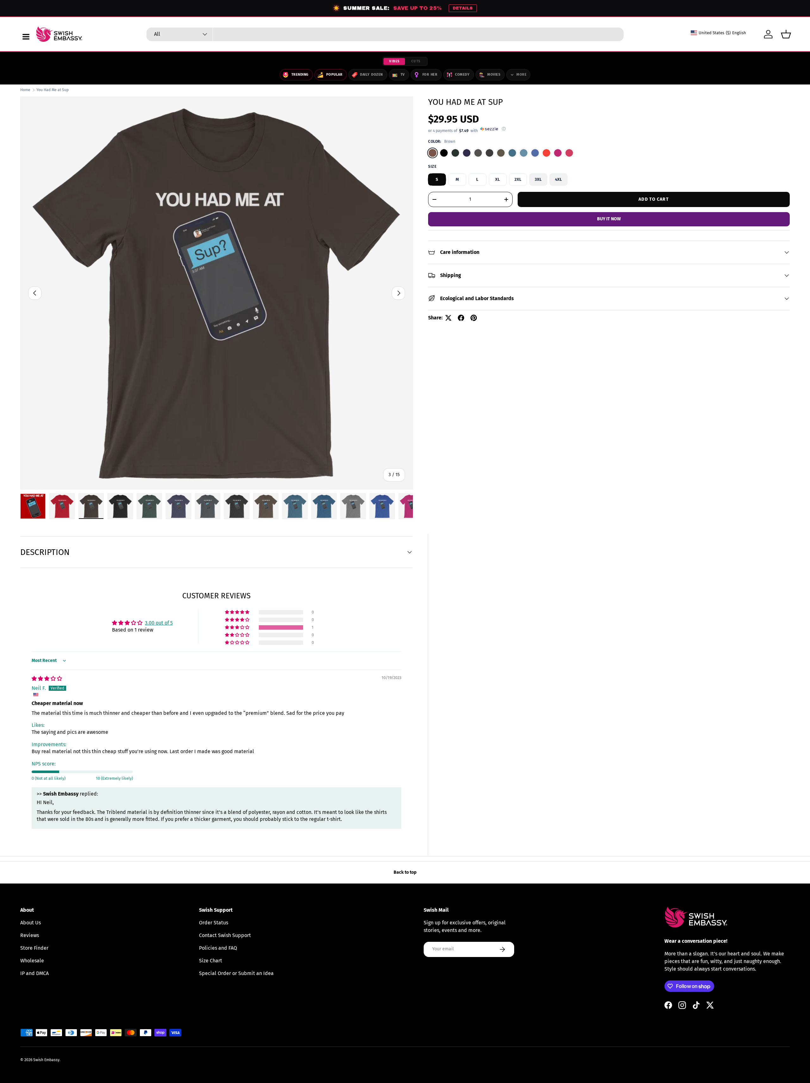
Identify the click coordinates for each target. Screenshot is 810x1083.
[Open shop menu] (26, 36)
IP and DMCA (34, 973)
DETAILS (463, 8)
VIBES (394, 61)
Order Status (213, 923)
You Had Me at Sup (52, 90)
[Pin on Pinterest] (473, 318)
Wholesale (32, 961)
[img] (47, 679)
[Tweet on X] (448, 318)
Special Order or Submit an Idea (236, 973)
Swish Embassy (46, 1060)
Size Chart (210, 961)
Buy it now (609, 219)
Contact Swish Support (225, 935)
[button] (786, 34)
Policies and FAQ (218, 948)
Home (25, 90)
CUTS (416, 61)
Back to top (405, 872)
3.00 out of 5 (159, 623)
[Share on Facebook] (461, 318)
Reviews (29, 935)
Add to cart (654, 199)
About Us (30, 923)
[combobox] (385, 34)
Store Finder (34, 948)
